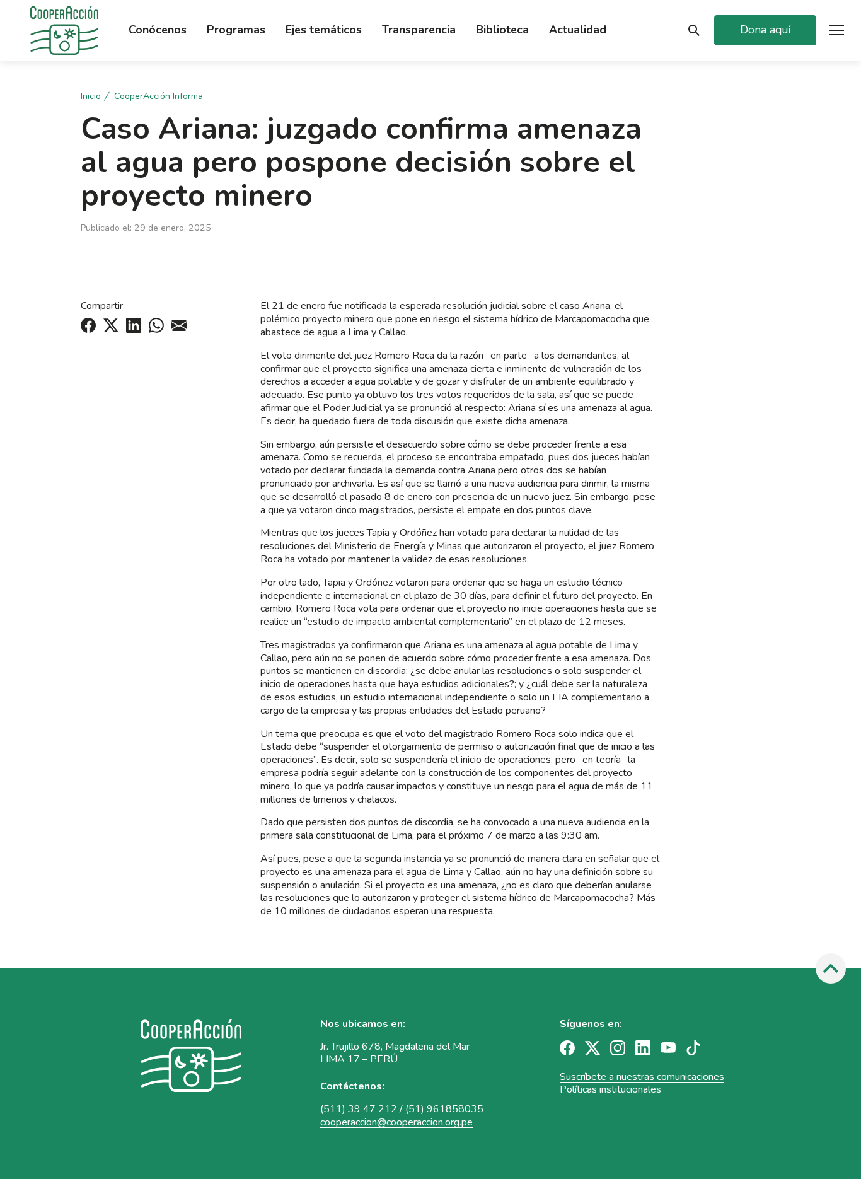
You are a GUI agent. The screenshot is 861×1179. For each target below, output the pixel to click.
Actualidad (577, 30)
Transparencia (419, 30)
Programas (236, 30)
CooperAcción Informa (158, 96)
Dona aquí (765, 29)
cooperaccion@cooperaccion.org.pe (396, 1122)
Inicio (91, 96)
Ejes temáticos (324, 30)
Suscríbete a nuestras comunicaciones (642, 1077)
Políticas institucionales (610, 1089)
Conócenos (158, 30)
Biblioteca (502, 30)
